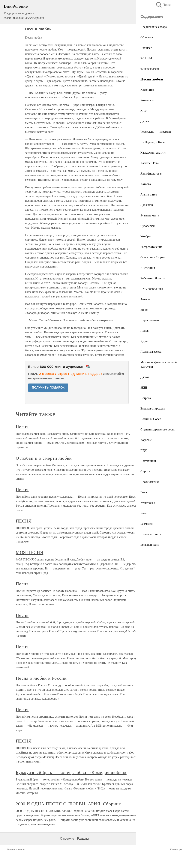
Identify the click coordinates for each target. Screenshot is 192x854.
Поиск (163, 4)
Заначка (145, 299)
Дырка (144, 121)
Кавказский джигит (153, 152)
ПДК (143, 450)
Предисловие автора (153, 27)
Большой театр (149, 544)
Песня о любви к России (41, 678)
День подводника (151, 289)
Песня (22, 427)
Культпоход (147, 503)
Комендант (147, 100)
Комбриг (146, 236)
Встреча (145, 398)
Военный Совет (150, 419)
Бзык (143, 513)
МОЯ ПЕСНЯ (30, 552)
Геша (143, 492)
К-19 (143, 110)
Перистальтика (150, 320)
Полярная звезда (150, 351)
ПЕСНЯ (24, 521)
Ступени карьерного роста (157, 429)
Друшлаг (146, 48)
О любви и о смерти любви (44, 458)
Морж (144, 309)
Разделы (83, 838)
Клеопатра (147, 89)
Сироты (145, 471)
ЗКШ (143, 387)
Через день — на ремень (155, 131)
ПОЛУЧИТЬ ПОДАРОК (48, 387)
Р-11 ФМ (146, 58)
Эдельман (146, 205)
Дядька (144, 377)
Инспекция (147, 268)
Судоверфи (147, 226)
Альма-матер (148, 194)
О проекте (67, 838)
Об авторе (146, 37)
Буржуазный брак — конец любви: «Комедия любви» (71, 772)
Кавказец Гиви (149, 163)
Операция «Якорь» (152, 257)
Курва (144, 341)
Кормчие (146, 440)
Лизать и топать (150, 534)
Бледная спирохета (152, 408)
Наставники (148, 461)
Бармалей (146, 523)
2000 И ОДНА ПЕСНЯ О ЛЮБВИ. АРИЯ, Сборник (68, 804)
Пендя (144, 330)
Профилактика (149, 482)
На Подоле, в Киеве (153, 142)
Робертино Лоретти (153, 278)
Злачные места (149, 215)
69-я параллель (149, 69)
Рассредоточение (151, 247)
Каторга (145, 184)
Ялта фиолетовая (151, 173)
